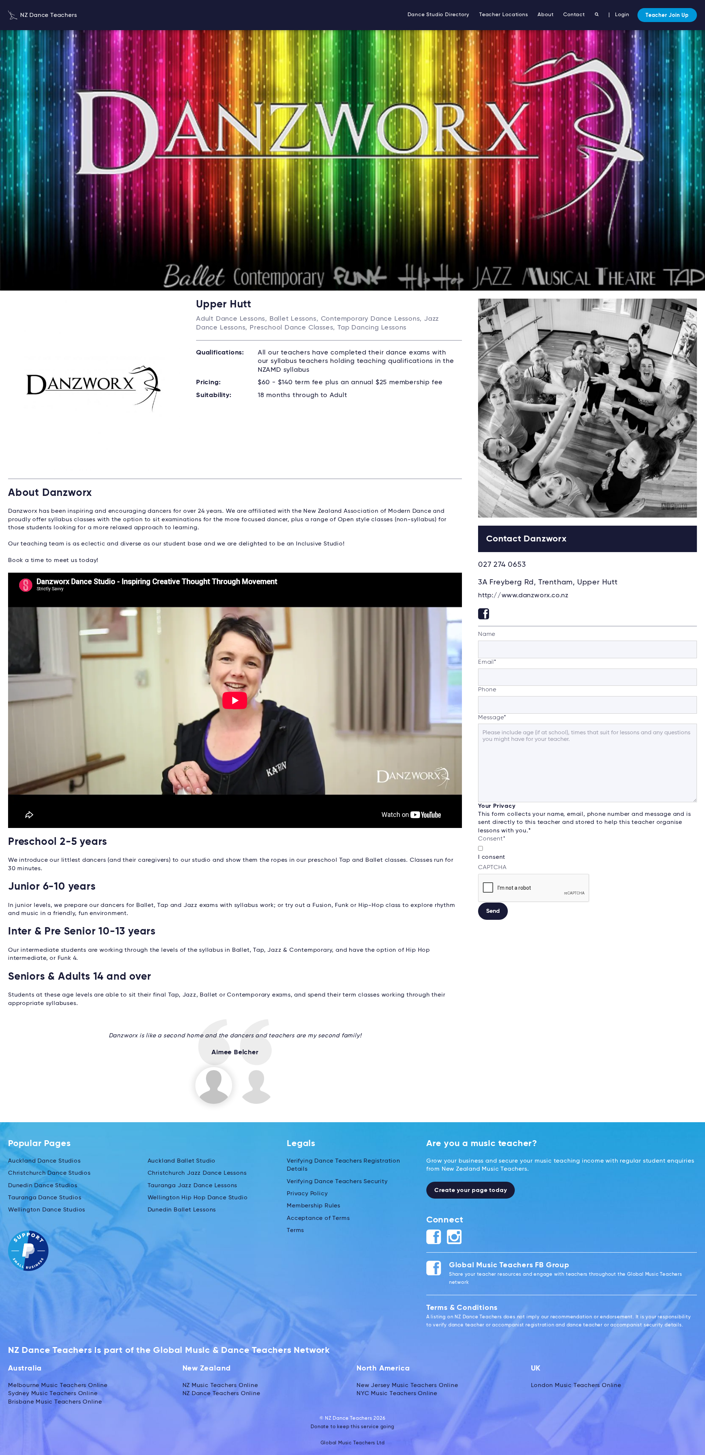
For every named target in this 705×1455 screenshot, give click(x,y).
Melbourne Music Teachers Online (58, 1386)
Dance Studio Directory (439, 14)
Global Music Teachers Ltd (353, 1443)
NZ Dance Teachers (47, 15)
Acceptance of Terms (318, 1218)
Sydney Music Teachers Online (52, 1394)
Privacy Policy (307, 1194)
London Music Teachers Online (576, 1386)
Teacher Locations (503, 14)
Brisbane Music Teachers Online (55, 1402)
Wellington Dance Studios (46, 1210)
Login (622, 14)
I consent (491, 857)
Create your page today (470, 1190)
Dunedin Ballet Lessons (182, 1210)
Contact (574, 14)
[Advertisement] (587, 987)
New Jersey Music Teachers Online (407, 1386)
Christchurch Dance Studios (49, 1173)
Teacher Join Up (667, 15)
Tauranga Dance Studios (45, 1198)
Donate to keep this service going (352, 1427)
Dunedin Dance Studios (42, 1186)
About (545, 14)
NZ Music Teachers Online (220, 1386)
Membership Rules (313, 1206)
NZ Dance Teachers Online (221, 1394)
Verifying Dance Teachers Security (337, 1182)
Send (493, 911)
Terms (295, 1230)
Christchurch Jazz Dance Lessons (197, 1173)
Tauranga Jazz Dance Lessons (193, 1186)
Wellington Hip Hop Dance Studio (198, 1198)
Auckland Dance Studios (44, 1161)
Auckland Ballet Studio (182, 1161)
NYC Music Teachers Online (397, 1394)
